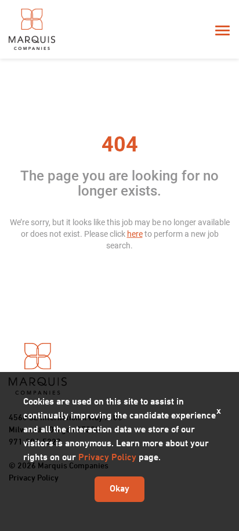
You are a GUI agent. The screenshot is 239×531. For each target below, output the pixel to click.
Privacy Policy (107, 458)
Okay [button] (119, 489)
